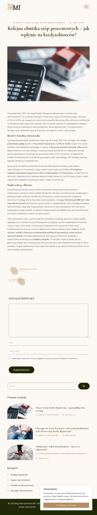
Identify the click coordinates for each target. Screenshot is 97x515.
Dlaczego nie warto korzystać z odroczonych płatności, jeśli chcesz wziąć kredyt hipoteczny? (62, 430)
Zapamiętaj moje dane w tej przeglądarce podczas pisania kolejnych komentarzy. (44, 358)
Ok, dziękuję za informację (66, 505)
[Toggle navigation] (86, 6)
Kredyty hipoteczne (27, 23)
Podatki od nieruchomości (22, 485)
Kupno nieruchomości (52, 23)
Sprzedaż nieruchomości (74, 453)
